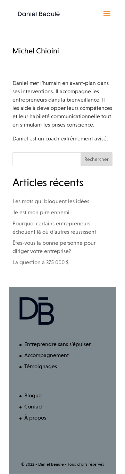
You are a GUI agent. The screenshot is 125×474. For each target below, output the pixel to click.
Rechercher (96, 159)
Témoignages (40, 366)
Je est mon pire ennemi (40, 212)
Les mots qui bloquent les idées (50, 201)
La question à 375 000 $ (40, 262)
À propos (35, 417)
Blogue (33, 395)
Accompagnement (46, 355)
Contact (33, 406)
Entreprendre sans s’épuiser (57, 344)
